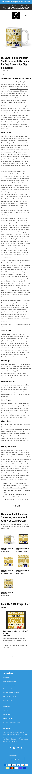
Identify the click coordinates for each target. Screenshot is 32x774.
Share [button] (5, 74)
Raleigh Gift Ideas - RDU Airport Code (14, 494)
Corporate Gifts (7, 700)
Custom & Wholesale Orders (11, 692)
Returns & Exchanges (9, 681)
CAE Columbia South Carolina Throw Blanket (22, 570)
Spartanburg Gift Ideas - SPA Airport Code (16, 497)
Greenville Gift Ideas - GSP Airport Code (15, 488)
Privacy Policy (7, 677)
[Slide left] (12, 657)
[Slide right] (20, 657)
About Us (6, 711)
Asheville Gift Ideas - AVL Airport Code (15, 483)
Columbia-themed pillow (8, 357)
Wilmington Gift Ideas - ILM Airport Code (15, 499)
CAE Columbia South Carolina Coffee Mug (7, 548)
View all (3, 607)
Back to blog (17, 506)
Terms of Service (8, 689)
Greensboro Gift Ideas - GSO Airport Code (16, 485)
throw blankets (24, 403)
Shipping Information (9, 685)
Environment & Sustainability (11, 722)
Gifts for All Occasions (9, 696)
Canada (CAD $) (15, 759)
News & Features (8, 718)
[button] (2, 15)
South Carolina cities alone (9, 466)
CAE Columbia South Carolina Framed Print (22, 548)
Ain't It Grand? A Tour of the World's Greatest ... (15, 632)
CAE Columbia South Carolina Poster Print (7, 570)
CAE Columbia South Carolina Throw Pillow (7, 593)
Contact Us (6, 714)
